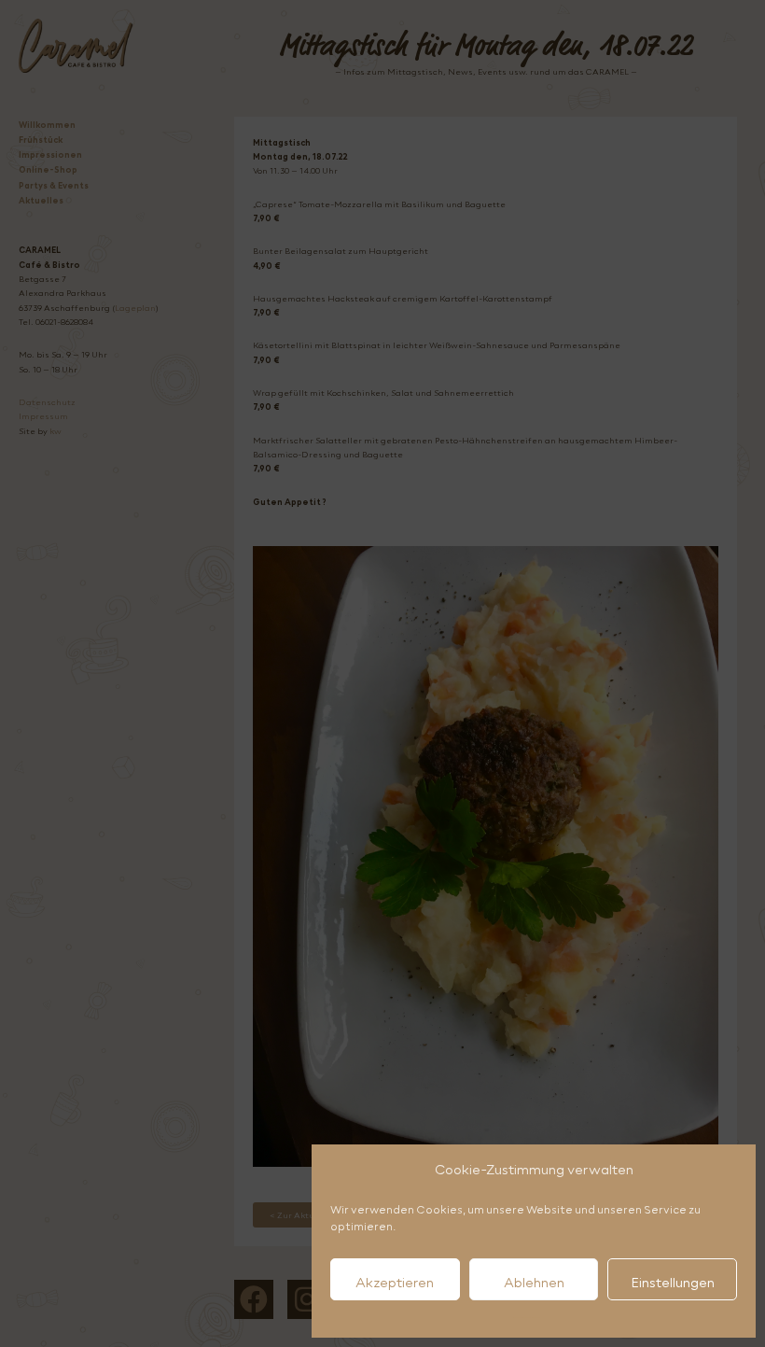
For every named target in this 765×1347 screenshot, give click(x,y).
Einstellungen (673, 1282)
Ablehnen (534, 1282)
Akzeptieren (394, 1282)
